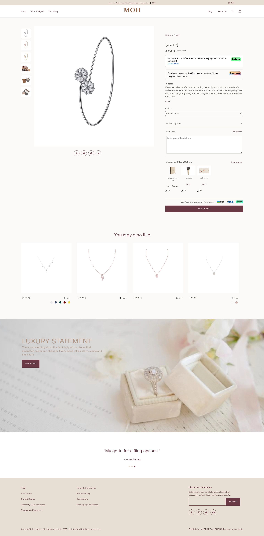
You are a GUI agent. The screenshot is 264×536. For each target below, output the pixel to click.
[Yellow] (69, 302)
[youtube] (213, 512)
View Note (237, 131)
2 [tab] (132, 466)
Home (168, 35)
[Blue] (55, 302)
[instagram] (199, 512)
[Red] (64, 302)
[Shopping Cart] (240, 11)
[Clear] (51, 302)
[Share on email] (98, 153)
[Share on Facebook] (76, 153)
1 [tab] (129, 466)
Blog (210, 11)
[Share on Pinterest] (91, 153)
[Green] (60, 302)
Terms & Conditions (86, 488)
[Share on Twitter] (84, 153)
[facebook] (191, 512)
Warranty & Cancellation (33, 505)
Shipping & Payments (31, 510)
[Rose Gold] (236, 302)
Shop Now (30, 364)
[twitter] (206, 512)
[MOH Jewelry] (132, 10)
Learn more (236, 162)
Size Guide (26, 494)
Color (168, 108)
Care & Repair (28, 499)
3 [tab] (134, 466)
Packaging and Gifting (87, 505)
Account (222, 11)
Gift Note (204, 131)
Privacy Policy (83, 494)
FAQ (23, 488)
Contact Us (82, 499)
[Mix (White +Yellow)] (232, 302)
